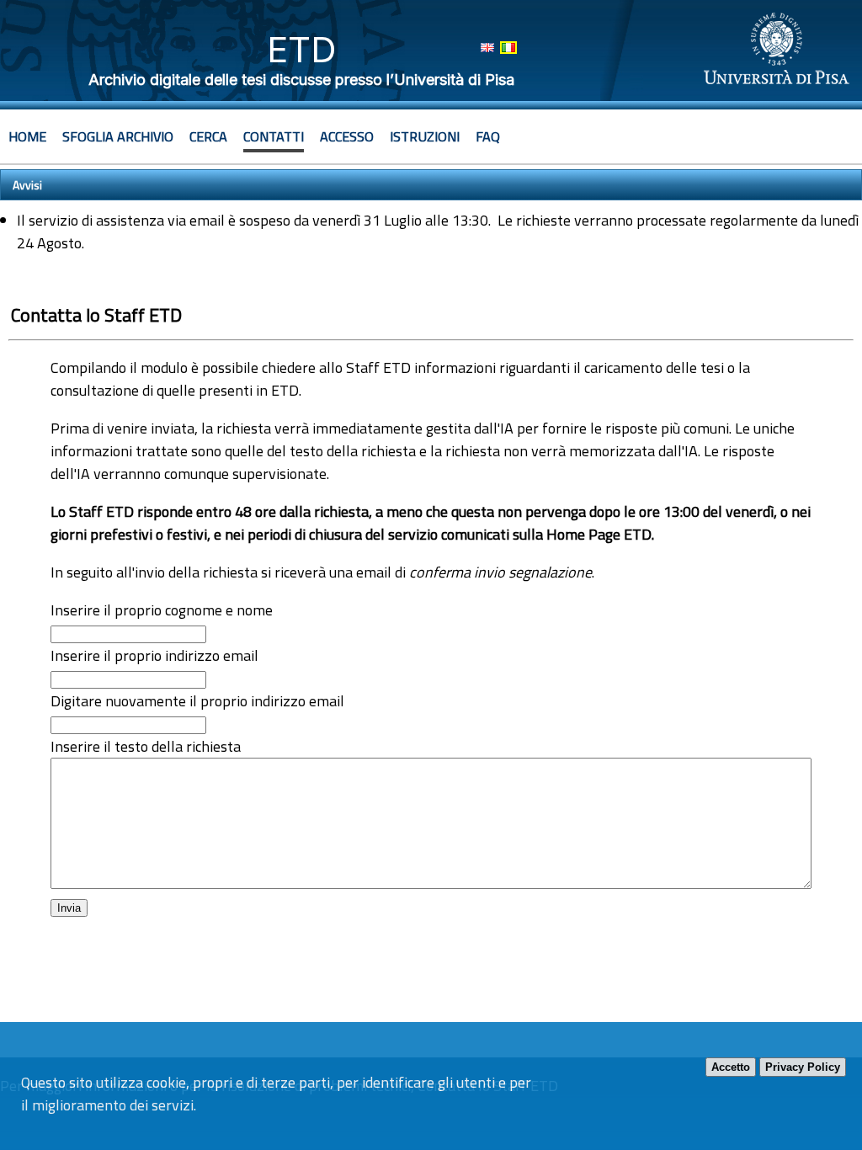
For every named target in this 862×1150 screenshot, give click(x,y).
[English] (487, 47)
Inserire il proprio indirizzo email (154, 655)
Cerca (208, 136)
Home (27, 136)
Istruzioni (425, 136)
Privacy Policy (802, 1067)
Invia (69, 908)
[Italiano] (508, 47)
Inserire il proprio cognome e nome (162, 610)
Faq (488, 136)
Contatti (273, 136)
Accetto (730, 1067)
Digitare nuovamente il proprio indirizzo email (197, 700)
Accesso (347, 136)
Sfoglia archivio (117, 136)
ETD (302, 49)
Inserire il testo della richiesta (146, 746)
